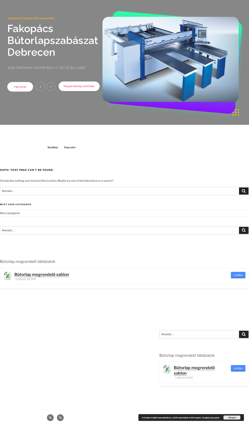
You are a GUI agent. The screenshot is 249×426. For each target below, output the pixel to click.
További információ (211, 417)
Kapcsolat (70, 147)
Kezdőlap (53, 147)
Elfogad (232, 417)
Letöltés (238, 275)
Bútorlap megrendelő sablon (41, 274)
